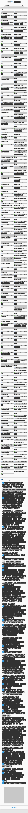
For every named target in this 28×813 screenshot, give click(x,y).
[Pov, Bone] (20, 109)
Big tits (17, 502)
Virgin (13, 768)
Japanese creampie (6, 642)
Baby (21, 504)
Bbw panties (19, 243)
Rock (24, 148)
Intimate (4, 622)
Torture (4, 762)
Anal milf (18, 485)
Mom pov (23, 326)
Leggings (17, 654)
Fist (4, 316)
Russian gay (19, 309)
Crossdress (14, 550)
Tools (16, 762)
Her (18, 605)
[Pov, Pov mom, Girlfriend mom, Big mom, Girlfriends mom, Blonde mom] (7, 121)
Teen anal (9, 756)
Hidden (14, 605)
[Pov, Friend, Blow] (20, 193)
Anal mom (23, 493)
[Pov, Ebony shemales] (20, 46)
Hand (18, 44)
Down (15, 563)
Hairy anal (23, 609)
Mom (5, 660)
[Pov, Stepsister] (20, 58)
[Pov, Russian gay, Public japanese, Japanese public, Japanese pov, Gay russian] (20, 307)
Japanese (15, 624)
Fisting (23, 570)
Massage (18, 660)
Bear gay (18, 508)
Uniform (13, 764)
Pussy (14, 690)
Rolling (7, 37)
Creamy (5, 134)
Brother (11, 510)
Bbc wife (9, 516)
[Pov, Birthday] (20, 61)
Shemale (14, 713)
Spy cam (4, 726)
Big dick (15, 510)
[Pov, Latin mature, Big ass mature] (7, 77)
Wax (12, 779)
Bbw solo (16, 506)
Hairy (5, 605)
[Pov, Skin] (20, 355)
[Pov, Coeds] (7, 12)
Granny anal (4, 588)
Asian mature (20, 487)
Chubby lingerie (7, 237)
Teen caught (6, 286)
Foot (18, 180)
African (20, 495)
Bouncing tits (19, 233)
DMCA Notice (17, 810)
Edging (5, 219)
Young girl (20, 783)
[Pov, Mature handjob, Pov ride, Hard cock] (7, 55)
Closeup (4, 529)
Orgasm (14, 684)
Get (13, 597)
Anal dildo (4, 495)
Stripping (5, 141)
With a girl (9, 777)
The (6, 760)
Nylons (15, 679)
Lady (14, 658)
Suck (24, 735)
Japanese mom (22, 624)
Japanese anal (21, 633)
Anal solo (4, 487)
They (10, 760)
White (3, 779)
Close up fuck (15, 542)
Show (7, 722)
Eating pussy (5, 567)
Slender (14, 737)
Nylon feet (20, 679)
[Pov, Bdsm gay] (20, 335)
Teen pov (5, 324)
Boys (20, 523)
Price (18, 205)
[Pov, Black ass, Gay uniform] (7, 422)
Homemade (4, 609)
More (10, 665)
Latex (17, 652)
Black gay (20, 512)
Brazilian (15, 519)
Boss (3, 514)
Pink (23, 692)
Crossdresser (14, 529)
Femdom (6, 570)
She (14, 724)
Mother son (9, 675)
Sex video (19, 445)
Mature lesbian (21, 675)
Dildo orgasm (6, 161)
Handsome (14, 607)
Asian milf (10, 487)
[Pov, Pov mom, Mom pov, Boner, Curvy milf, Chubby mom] (20, 324)
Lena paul (24, 170)
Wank (21, 24)
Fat (17, 442)
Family (11, 570)
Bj (9, 498)
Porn (11, 698)
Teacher (4, 758)
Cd (17, 537)
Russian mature (17, 707)
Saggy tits (20, 737)
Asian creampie (12, 491)
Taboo (23, 753)
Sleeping (9, 713)
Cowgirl (3, 542)
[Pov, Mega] (7, 271)
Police (14, 698)
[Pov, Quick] (20, 285)
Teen (5, 751)
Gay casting (6, 178)
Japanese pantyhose (6, 644)
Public (3, 692)
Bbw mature (5, 523)
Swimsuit (20, 730)
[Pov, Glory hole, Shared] (20, 415)
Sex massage (5, 749)
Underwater (4, 766)
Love (21, 652)
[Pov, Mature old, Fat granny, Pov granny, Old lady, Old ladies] (20, 129)
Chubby (20, 529)
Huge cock (6, 293)
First (9, 578)
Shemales (14, 747)
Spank (21, 728)
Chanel (5, 321)
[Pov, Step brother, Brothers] (20, 36)
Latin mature (6, 79)
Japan (3, 626)
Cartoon (20, 537)
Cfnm (16, 531)
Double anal (20, 563)
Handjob (10, 605)
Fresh (7, 572)
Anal (5, 483)
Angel (14, 487)
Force (11, 574)
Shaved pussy (19, 711)
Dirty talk (4, 563)
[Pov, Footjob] (7, 196)
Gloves (22, 593)
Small (3, 722)
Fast (12, 578)
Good (8, 601)
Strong (18, 173)
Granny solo (18, 597)
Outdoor (8, 686)
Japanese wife (5, 630)
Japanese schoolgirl (19, 642)
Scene (8, 434)
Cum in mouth (14, 533)
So (16, 739)
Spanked (12, 739)
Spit (4, 401)
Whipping (21, 774)
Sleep (19, 713)
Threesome (17, 751)
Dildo (3, 556)
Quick (18, 286)
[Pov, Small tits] (7, 210)
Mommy (4, 669)
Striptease (17, 728)
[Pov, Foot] (20, 179)
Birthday (19, 63)
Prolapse (19, 694)
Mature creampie (6, 673)
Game (18, 593)
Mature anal (4, 665)
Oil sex (8, 688)
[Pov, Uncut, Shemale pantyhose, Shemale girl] (20, 360)
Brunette (5, 300)
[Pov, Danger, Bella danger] (7, 166)
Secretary (16, 726)
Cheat (15, 552)
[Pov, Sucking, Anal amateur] (20, 278)
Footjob (5, 198)
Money (3, 667)
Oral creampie (6, 263)
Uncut (18, 362)
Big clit (23, 521)
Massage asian (10, 667)
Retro (8, 709)
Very (21, 768)
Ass (22, 483)
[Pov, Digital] (20, 386)
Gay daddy (4, 603)
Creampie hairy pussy (8, 157)
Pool (21, 700)
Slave (11, 722)
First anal (4, 584)
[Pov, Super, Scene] (7, 432)
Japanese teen (15, 628)
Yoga (16, 212)
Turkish (11, 758)
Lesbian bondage (9, 656)
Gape (13, 586)
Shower (24, 720)
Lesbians (19, 656)
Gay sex (19, 601)
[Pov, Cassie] (20, 186)
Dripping (10, 554)
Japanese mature (21, 626)
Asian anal (11, 493)
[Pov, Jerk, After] (7, 150)
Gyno (15, 588)
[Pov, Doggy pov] (20, 260)
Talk (8, 762)
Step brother (19, 37)
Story (14, 722)
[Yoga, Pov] (20, 210)
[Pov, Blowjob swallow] (20, 214)
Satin (7, 728)
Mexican (22, 669)
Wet (5, 772)
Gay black (14, 599)
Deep (19, 554)
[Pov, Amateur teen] (7, 466)
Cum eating (6, 184)
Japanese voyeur (5, 639)
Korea (5, 646)
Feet (19, 570)
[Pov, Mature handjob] (7, 436)
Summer (5, 394)
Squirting (17, 743)
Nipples (12, 681)
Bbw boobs (11, 523)
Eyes (11, 37)
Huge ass (17, 609)
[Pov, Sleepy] (7, 359)
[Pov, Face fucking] (20, 466)
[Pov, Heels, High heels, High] (20, 221)
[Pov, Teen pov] (7, 323)
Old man (16, 686)
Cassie (18, 187)
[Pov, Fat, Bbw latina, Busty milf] (20, 440)
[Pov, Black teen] (20, 454)
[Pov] (20, 12)
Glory (23, 118)
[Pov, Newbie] (20, 408)
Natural (7, 681)
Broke (18, 394)
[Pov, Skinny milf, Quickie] (20, 253)
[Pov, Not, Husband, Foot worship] (20, 462)
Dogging (12, 559)
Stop (24, 730)
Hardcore (17, 614)
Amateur (19, 258)
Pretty (21, 85)
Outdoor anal (19, 30)
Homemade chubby (21, 317)
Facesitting (8, 576)
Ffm (6, 578)
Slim (11, 737)
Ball (4, 297)
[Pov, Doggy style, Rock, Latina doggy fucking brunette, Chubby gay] (20, 145)
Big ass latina (6, 283)
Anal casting (4, 491)
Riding (5, 705)
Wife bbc (20, 777)
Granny (2, 366)
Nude (23, 677)
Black (3, 500)
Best (22, 500)
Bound (14, 516)
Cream (7, 548)
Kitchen (22, 646)
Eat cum (18, 198)
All (19, 483)
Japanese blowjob (16, 644)
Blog (10, 2)
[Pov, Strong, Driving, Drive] (20, 172)
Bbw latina (22, 442)
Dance (14, 554)
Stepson (12, 743)
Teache (22, 471)
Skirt (21, 732)
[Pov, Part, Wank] (20, 22)
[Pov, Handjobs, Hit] (20, 281)
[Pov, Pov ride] (7, 418)
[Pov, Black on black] (20, 228)
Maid (16, 663)
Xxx (5, 781)
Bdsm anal (19, 516)
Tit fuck (10, 205)
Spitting (8, 401)
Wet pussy (19, 772)
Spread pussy (10, 726)
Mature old (19, 130)
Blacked (18, 420)
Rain (16, 709)
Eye (4, 37)
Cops (11, 548)
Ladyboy (4, 654)
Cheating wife (19, 75)
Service (24, 406)
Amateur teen (6, 467)
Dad (3, 559)
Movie (21, 667)
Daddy (22, 559)
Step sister (9, 724)
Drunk (5, 554)
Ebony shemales (20, 48)
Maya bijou (19, 293)
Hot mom (9, 607)
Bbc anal (10, 521)
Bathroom (9, 519)
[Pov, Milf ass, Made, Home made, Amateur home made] (20, 120)
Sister (16, 248)
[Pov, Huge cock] (7, 292)
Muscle (18, 669)
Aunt (22, 485)
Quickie (23, 255)
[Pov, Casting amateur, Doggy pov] (20, 140)
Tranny (3, 756)
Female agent (22, 384)
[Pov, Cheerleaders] (20, 113)
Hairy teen (23, 614)
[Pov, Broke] (20, 393)
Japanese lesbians (8, 624)
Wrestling (15, 777)
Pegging (10, 694)
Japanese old (13, 633)
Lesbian (6, 652)
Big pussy (4, 516)
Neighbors (6, 20)
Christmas (9, 542)
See (17, 724)
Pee (13, 692)
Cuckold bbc (8, 550)
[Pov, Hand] (20, 43)
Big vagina (6, 277)
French (3, 574)
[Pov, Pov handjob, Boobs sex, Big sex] (7, 110)
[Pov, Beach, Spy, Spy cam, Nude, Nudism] (7, 462)
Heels (18, 222)
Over (24, 684)
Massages (9, 671)
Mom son (12, 663)
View (10, 768)
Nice (18, 100)
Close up (7, 537)
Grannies (9, 366)
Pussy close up (5, 698)
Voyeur (5, 768)
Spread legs (6, 89)
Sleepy (5, 360)
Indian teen (9, 622)
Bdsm (23, 498)
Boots (8, 502)
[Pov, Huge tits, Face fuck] (7, 102)
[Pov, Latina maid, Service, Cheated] (20, 404)
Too (3, 760)
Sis (20, 720)
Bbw (12, 498)
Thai (13, 751)
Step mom (12, 718)
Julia (20, 637)
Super (5, 434)
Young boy (14, 783)
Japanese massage (6, 628)
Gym (18, 588)
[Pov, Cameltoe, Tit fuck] (7, 203)
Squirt (17, 718)
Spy (8, 464)
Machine (9, 669)
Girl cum (24, 597)
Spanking (4, 713)
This (20, 758)
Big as (10, 277)
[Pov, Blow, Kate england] (20, 25)
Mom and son (15, 665)
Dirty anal (17, 559)
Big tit (5, 387)
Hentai (3, 607)
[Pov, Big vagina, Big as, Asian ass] (7, 275)
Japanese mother (13, 626)
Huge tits (5, 104)
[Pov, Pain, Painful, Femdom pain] (20, 51)
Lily (23, 656)
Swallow (11, 728)
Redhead (11, 707)
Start (9, 741)
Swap (8, 739)
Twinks (11, 762)
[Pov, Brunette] (7, 299)
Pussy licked (4, 702)
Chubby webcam (5, 533)
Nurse (3, 681)
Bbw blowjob (6, 430)
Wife (8, 772)
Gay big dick (13, 593)
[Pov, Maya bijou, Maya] (20, 292)
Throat (18, 398)
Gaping (13, 595)
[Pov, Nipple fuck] (7, 451)
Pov (2, 13)
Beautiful (4, 512)
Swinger (7, 718)
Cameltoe (6, 205)
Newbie (18, 409)
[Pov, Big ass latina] (7, 281)
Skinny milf (19, 255)
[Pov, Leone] (20, 345)
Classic (3, 544)
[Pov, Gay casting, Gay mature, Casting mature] (7, 176)
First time (21, 578)
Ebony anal (17, 565)
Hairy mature (10, 618)
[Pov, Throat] (20, 396)
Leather (12, 654)
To (23, 756)
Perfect (9, 700)
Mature (22, 660)
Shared (24, 416)
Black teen (19, 456)
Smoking (19, 722)
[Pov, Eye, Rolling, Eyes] (7, 36)
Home (19, 607)
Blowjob (4, 502)
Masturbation (23, 665)
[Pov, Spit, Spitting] (7, 400)
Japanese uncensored (11, 635)
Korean (9, 646)
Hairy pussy (15, 612)
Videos (14, 770)
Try (20, 753)
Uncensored (19, 764)
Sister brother (11, 735)
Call (7, 544)
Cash (3, 550)
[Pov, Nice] (20, 99)
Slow (5, 34)
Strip (3, 737)
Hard (10, 612)
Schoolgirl (20, 741)
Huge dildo (21, 612)
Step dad (16, 732)
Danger (5, 168)
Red (23, 707)
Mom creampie (11, 660)
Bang (18, 226)
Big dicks (18, 521)
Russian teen (5, 707)
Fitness (3, 580)
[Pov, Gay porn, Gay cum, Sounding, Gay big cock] (20, 88)
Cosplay (7, 540)
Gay (5, 586)
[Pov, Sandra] (7, 136)
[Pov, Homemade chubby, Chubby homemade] (20, 316)
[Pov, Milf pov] (7, 15)
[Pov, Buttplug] (7, 221)
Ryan (21, 705)
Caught (16, 535)
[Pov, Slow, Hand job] (7, 32)
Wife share (17, 779)
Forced (15, 570)
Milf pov (5, 17)
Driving (22, 173)
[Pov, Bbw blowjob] (7, 429)
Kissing (3, 648)
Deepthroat (8, 561)
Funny (20, 582)
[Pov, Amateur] (20, 257)
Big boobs (10, 506)
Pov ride (5, 420)
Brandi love (19, 370)
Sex (24, 726)
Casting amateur (20, 104)
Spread (9, 711)
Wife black (13, 772)
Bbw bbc (4, 519)
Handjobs (19, 283)
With (8, 774)
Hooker (14, 616)
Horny (9, 614)
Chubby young (10, 552)
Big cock (4, 508)
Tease (13, 756)
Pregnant (10, 690)
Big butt (24, 519)
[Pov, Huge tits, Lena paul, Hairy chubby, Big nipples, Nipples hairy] (20, 167)
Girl (4, 413)
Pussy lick (4, 700)
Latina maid (19, 406)
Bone (18, 111)
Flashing (20, 574)
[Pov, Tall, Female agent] (20, 382)
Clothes (4, 552)
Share (15, 741)
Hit (22, 283)
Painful (21, 53)
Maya (24, 293)
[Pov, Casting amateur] (20, 102)
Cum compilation (19, 540)
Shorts (3, 747)
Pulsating (14, 700)
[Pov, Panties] (7, 128)
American (4, 489)
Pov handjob (6, 112)
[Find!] (22, 5)
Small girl (20, 739)
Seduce (3, 739)
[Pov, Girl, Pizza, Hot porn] (7, 411)
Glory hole (19, 416)
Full (3, 578)
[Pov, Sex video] (20, 444)
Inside (9, 620)
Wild (12, 774)
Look (18, 85)
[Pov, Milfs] (20, 182)
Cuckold (8, 529)
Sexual (18, 134)
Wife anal (16, 774)
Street (12, 732)
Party (5, 690)
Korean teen (9, 648)
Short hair (4, 741)
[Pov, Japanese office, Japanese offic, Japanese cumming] (7, 445)
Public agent (18, 692)
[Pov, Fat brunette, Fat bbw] (7, 22)
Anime (12, 483)
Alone (16, 495)
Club (18, 546)
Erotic (12, 565)
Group (10, 597)
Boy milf (4, 525)
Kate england (22, 27)
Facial (3, 576)
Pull (18, 700)
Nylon (5, 677)
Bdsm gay (19, 336)
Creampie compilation (7, 546)
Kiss (14, 648)
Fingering (21, 572)
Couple (14, 546)
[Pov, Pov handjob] (7, 242)
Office (3, 686)
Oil (18, 684)
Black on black (20, 229)
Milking (14, 671)
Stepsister (19, 60)
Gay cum (23, 90)
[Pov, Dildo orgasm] (7, 159)
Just (17, 630)
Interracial (18, 620)
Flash (13, 572)
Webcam (4, 774)
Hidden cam (22, 605)
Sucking (21, 208)
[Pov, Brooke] (7, 231)
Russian (10, 705)
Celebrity (21, 535)
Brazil (20, 506)
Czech (20, 531)
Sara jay (21, 724)
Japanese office (7, 448)
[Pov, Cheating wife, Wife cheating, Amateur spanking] (20, 73)
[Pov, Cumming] (7, 189)
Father (8, 580)
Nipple (7, 679)
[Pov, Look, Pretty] (20, 84)
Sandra (5, 137)
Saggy (20, 735)
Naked (11, 679)
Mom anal (16, 667)
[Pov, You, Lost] (20, 264)
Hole (7, 612)
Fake (18, 576)
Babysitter (16, 525)
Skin (18, 357)
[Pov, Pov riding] (20, 250)
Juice (7, 626)
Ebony (5, 565)
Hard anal (19, 616)
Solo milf (10, 745)
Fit (18, 580)
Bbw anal (9, 504)
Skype (10, 730)
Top (22, 751)
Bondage (8, 500)
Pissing (14, 694)
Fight (11, 582)
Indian (5, 620)
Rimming (4, 709)
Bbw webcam (5, 510)
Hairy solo (4, 618)
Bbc (19, 500)
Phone (3, 696)
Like (8, 654)
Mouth (3, 675)
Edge (8, 219)
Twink (16, 758)
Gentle (3, 599)
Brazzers (13, 502)
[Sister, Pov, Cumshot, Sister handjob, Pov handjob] (20, 246)
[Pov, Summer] (7, 393)
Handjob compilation (6, 616)
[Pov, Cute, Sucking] (20, 207)
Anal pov (5, 48)
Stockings (4, 732)
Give (9, 593)
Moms (13, 669)
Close (5, 527)
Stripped (7, 743)
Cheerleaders (19, 114)
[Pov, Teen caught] (7, 285)
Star (12, 741)
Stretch (7, 737)
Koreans (18, 648)
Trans (17, 756)
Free (18, 401)
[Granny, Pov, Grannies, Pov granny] (7, 364)
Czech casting (22, 542)
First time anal (5, 582)
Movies (12, 673)
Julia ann (4, 635)
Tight (10, 753)
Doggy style (19, 148)
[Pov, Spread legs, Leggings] (7, 408)
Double (7, 559)
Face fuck (10, 104)
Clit (11, 537)
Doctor (22, 554)
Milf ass (18, 122)
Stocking (4, 724)
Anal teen (17, 493)
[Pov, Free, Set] (20, 400)
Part (18, 24)
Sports (22, 743)
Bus (19, 498)
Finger (16, 578)
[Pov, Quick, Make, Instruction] (7, 352)
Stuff (5, 711)
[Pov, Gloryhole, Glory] (20, 116)
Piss (7, 692)
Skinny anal (4, 735)
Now (15, 677)
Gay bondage (14, 601)
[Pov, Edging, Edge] (7, 217)
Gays (10, 595)
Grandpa (4, 601)
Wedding (4, 777)
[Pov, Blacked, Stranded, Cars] (20, 418)
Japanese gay (13, 639)
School (7, 720)
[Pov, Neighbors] (7, 19)
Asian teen (10, 489)
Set (20, 401)
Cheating (12, 535)
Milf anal (4, 671)
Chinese (16, 527)
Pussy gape (4, 694)
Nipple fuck (6, 452)
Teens (19, 762)
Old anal (4, 688)
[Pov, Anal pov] (7, 46)
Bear (8, 508)
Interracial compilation (18, 622)
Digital (18, 387)
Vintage (17, 768)
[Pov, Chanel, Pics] (7, 319)
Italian (22, 620)
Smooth (4, 715)
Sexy (17, 735)
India (13, 620)
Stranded (23, 420)
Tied (6, 753)
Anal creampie (20, 154)
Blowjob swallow (20, 215)
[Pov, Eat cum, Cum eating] (20, 196)
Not (18, 464)
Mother (6, 663)
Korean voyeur (16, 646)
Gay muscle (4, 595)
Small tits (5, 212)
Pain (18, 53)
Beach (5, 464)
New (12, 677)
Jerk (4, 151)
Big (16, 500)
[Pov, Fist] (7, 315)
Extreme (23, 565)
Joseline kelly (22, 226)
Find (17, 572)
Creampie (21, 527)
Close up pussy (5, 535)
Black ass (5, 423)
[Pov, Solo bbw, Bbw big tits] (20, 175)
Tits (3, 753)
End (9, 565)
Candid (19, 533)
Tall (18, 384)
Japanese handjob (14, 637)
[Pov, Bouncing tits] (20, 231)
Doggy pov (19, 262)
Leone (18, 347)
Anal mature (19, 491)
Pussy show (9, 696)
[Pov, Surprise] (20, 95)
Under (10, 766)
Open (5, 684)
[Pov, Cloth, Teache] (20, 469)
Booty (19, 519)
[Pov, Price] (20, 203)
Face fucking (19, 467)
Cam (3, 537)
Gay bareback (11, 603)
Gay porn (19, 90)
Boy (22, 502)
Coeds (5, 13)
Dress (3, 561)
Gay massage (5, 591)
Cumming (5, 191)
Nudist (19, 677)
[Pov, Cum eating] (7, 182)
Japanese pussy (5, 637)
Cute (18, 208)
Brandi (24, 370)
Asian (9, 483)
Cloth (18, 471)
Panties (5, 129)
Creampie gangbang (14, 544)
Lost (21, 265)
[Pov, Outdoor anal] (20, 29)
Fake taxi (14, 576)
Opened (9, 684)
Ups (9, 764)
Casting (12, 531)
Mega (5, 272)
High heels (23, 222)
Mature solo (20, 671)
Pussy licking (17, 702)
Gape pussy (4, 597)
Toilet (9, 751)
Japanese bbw (12, 630)
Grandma (4, 593)
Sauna (3, 728)
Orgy (12, 686)
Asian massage (17, 489)
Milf (3, 663)
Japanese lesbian (5, 633)
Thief (23, 758)
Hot (9, 609)
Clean (24, 531)
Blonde (20, 510)
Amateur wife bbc (6, 485)
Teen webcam (15, 760)
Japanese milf (22, 628)
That (17, 753)
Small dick (20, 745)
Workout (8, 779)
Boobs (5, 498)
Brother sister (15, 504)
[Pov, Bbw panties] (20, 242)
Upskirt (5, 764)
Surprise (18, 97)
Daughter (15, 561)
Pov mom (5, 123)
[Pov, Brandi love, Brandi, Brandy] (20, 368)
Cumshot (22, 248)
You (18, 265)
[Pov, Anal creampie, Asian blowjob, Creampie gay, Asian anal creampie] (20, 151)
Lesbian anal (11, 652)
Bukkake (12, 508)
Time (13, 753)
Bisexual (19, 514)
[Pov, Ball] (7, 295)
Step (11, 720)
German (10, 588)
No (9, 677)
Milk (20, 663)
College (15, 548)
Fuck (8, 574)
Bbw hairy (4, 521)
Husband (21, 464)
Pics (8, 321)
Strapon (21, 718)
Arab (16, 483)
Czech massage (5, 531)
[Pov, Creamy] (7, 132)
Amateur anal (5, 493)
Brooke (5, 233)
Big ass (15, 498)
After (7, 151)
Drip (11, 563)
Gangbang (18, 586)
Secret (10, 749)
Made (22, 122)
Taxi (8, 758)
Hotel (3, 612)
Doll (8, 563)
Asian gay (23, 489)
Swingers (15, 730)
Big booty (4, 506)
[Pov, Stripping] (7, 139)
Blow (18, 27)
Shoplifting (9, 747)
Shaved (22, 713)
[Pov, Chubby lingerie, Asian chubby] (7, 235)
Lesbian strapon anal (6, 658)
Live (3, 656)
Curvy (3, 548)
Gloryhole (19, 118)
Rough (12, 709)
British (14, 512)
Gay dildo (8, 599)
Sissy (3, 720)
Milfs (18, 184)
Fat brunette (6, 24)
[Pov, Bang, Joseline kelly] (20, 224)
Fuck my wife (13, 580)
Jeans (21, 630)
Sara (3, 743)
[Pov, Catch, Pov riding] (20, 106)
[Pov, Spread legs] (7, 87)
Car (14, 537)
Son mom (4, 745)
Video (10, 770)
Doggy (19, 561)
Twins (21, 760)
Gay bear (19, 599)
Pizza (7, 413)
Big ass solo (8, 514)
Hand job (8, 34)
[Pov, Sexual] (20, 132)
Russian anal (15, 705)
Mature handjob (7, 57)
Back (16, 523)
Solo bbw (19, 177)
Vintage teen (5, 770)
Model (16, 673)
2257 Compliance (11, 810)
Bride (14, 521)
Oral (21, 686)
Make (8, 354)
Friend (18, 194)
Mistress (21, 673)
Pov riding (22, 107)
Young (9, 783)
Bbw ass (14, 514)
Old (21, 684)
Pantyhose (19, 690)
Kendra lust (4, 650)
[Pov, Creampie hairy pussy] (7, 156)
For (10, 572)
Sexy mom (20, 747)
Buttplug (5, 222)
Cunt (3, 540)
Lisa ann (22, 654)
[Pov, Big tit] (7, 386)
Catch (18, 107)
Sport (21, 726)
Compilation (10, 527)
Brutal (24, 512)
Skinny (8, 715)
